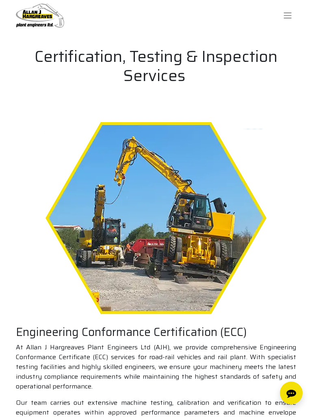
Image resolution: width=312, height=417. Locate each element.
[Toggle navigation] (287, 15)
